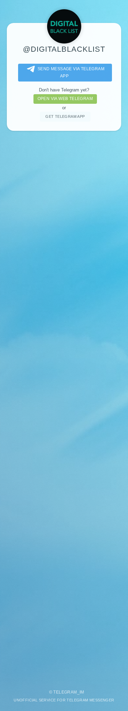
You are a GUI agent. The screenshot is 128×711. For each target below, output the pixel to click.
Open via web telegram (65, 98)
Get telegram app (65, 116)
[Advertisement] (64, 407)
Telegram (65, 692)
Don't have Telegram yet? (64, 89)
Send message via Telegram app (71, 72)
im (82, 692)
